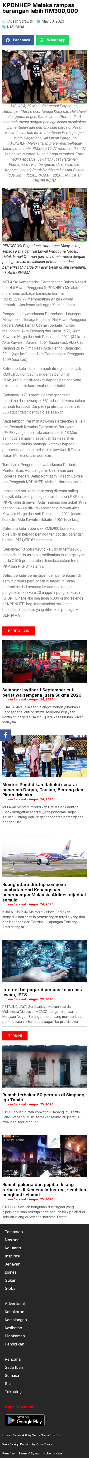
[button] (18, 40)
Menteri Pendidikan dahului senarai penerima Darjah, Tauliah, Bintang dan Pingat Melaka (42, 789)
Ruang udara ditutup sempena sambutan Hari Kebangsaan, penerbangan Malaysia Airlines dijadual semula (44, 892)
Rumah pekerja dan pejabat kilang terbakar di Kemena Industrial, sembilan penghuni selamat (44, 1189)
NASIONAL (16, 27)
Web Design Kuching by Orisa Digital (27, 1444)
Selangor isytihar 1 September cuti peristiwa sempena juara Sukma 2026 (41, 692)
